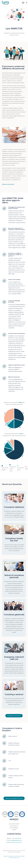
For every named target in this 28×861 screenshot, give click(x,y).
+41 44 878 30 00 (16, 838)
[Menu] (22, 2)
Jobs (18, 857)
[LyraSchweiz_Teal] (11, 2)
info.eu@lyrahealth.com (16, 840)
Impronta (5, 856)
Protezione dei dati (20, 856)
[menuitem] (23, 2)
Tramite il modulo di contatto (14, 842)
